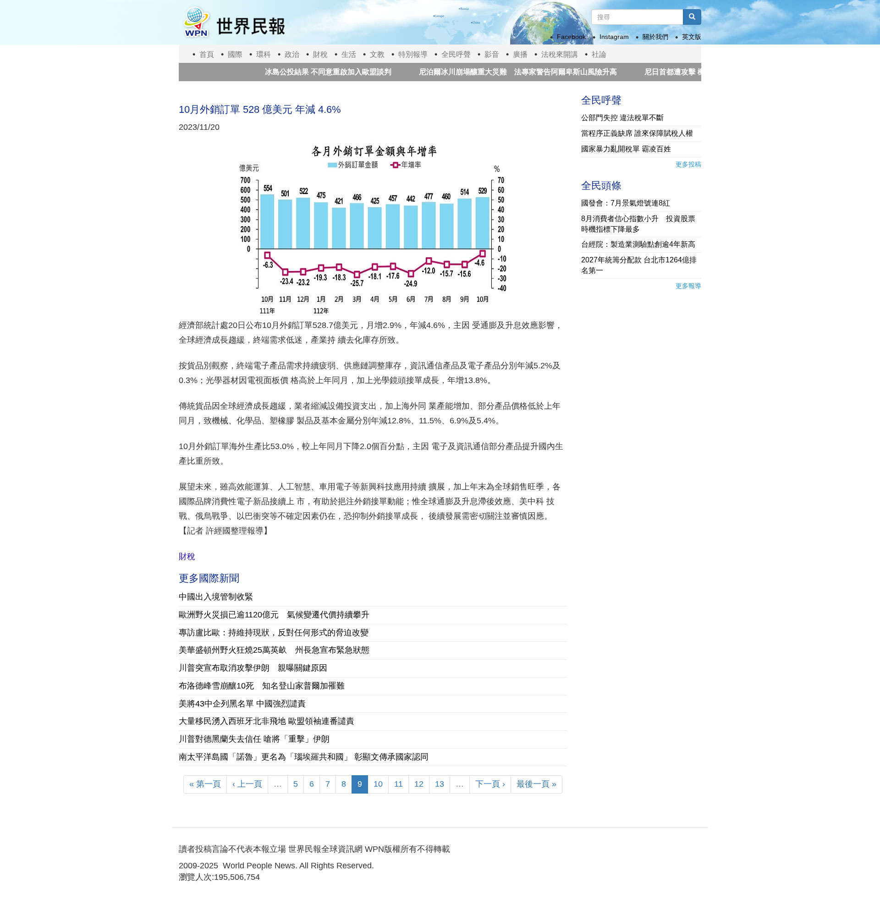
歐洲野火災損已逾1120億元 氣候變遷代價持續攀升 (274, 614)
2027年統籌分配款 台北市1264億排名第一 (639, 265)
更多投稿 (688, 164)
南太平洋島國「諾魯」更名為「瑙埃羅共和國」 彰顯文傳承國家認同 (304, 756)
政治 (292, 54)
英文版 (691, 36)
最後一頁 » (536, 784)
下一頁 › (490, 784)
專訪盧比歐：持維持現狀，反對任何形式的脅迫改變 (273, 632)
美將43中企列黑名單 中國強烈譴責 (242, 703)
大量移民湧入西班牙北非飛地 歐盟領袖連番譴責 (266, 721)
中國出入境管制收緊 (216, 596)
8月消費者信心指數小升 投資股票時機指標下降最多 (638, 224)
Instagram (614, 36)
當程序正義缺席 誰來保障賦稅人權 (637, 133)
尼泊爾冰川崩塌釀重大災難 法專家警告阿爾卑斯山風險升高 (491, 72)
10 (378, 784)
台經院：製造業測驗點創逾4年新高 (638, 244)
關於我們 (655, 36)
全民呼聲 (456, 54)
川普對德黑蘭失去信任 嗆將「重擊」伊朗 (254, 739)
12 (419, 784)
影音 (491, 54)
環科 (263, 54)
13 (439, 784)
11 (398, 784)
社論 (599, 54)
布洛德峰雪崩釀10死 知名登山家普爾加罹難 (262, 685)
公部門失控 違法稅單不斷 (622, 118)
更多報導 (688, 285)
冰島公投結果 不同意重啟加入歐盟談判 (301, 72)
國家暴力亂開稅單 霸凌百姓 (626, 149)
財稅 (320, 54)
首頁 (206, 54)
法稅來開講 (559, 54)
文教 (377, 54)
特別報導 (413, 54)
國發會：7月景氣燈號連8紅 (625, 203)
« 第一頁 (205, 784)
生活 (348, 54)
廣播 (520, 54)
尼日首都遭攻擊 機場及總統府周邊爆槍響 (688, 72)
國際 (235, 54)
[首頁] (233, 22)
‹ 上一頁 (247, 784)
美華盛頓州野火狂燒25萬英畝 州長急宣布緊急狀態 (274, 650)
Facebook (571, 36)
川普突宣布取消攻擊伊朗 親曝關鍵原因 (253, 667)
